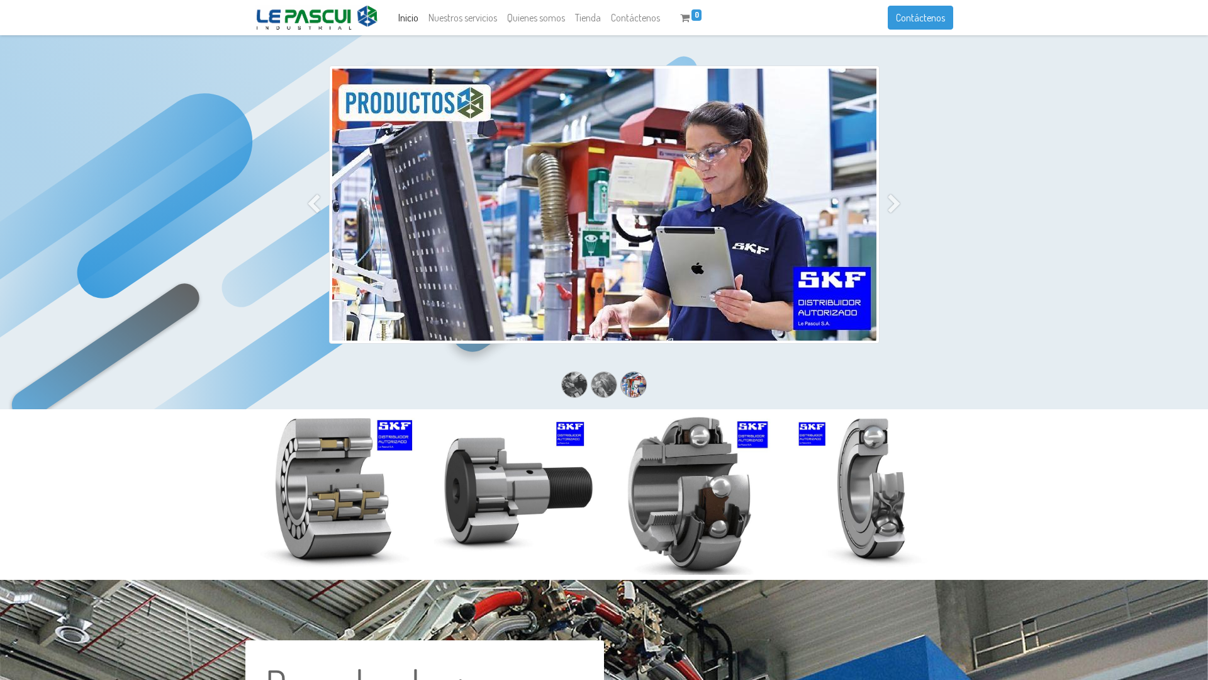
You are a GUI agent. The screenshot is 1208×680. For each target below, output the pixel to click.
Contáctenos (920, 17)
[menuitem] (408, 17)
